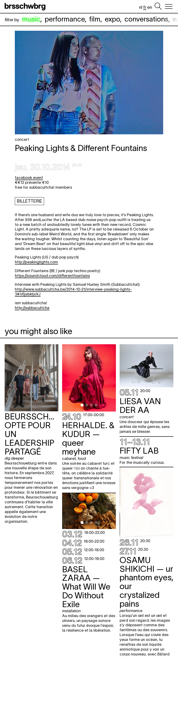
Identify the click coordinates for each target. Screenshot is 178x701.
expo (112, 19)
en (149, 7)
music (31, 19)
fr (144, 7)
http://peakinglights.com (36, 262)
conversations (146, 19)
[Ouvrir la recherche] (158, 6)
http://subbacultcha (32, 308)
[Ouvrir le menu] (168, 6)
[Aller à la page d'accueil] (26, 6)
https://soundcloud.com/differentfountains (52, 276)
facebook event (29, 177)
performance (65, 19)
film (94, 19)
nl (140, 7)
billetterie (29, 201)
